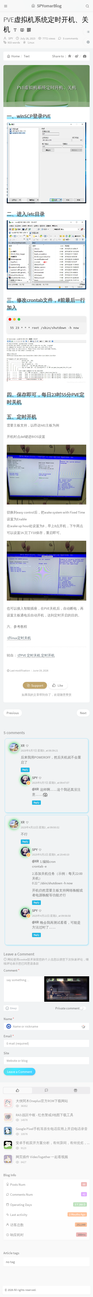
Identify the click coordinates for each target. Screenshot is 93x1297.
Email (9, 1036)
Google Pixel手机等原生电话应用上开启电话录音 (52, 1129)
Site (6, 1053)
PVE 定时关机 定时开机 (38, 655)
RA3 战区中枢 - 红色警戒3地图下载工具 (44, 1115)
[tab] (17, 1090)
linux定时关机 (20, 638)
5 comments (70, 38)
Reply (25, 769)
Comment (11, 970)
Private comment (67, 1008)
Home (15, 56)
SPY (10, 38)
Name (9, 1019)
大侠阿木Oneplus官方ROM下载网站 (42, 1101)
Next (83, 713)
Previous (13, 713)
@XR (35, 789)
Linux (31, 42)
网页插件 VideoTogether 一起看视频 (42, 1157)
